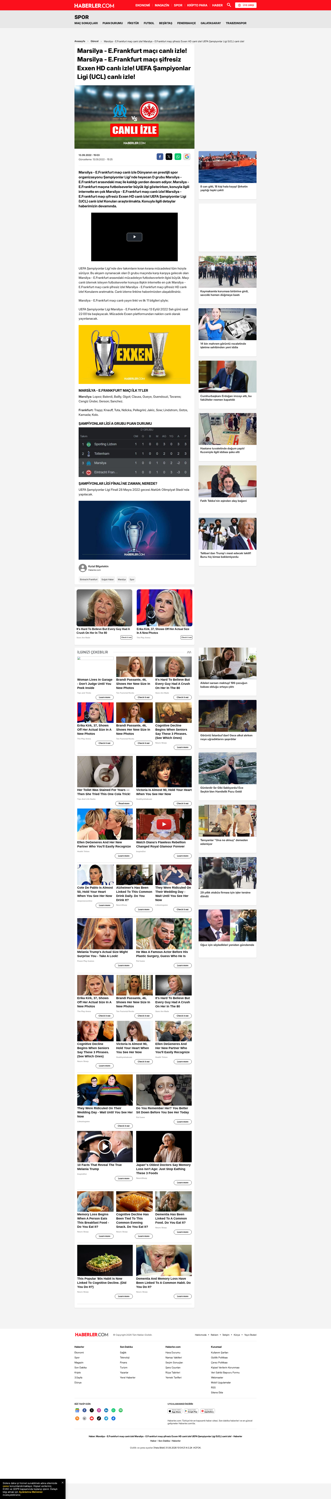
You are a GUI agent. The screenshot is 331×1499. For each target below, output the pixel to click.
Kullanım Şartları (219, 1352)
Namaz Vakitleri (174, 1357)
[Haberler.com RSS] (77, 1419)
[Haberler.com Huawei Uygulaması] (207, 1411)
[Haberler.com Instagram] (99, 1410)
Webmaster (217, 1377)
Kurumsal (216, 1346)
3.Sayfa (78, 1377)
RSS (213, 1387)
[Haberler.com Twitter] (91, 1410)
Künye (237, 1334)
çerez (6, 1486)
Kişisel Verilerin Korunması (225, 1367)
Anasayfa (79, 41)
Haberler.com (173, 1346)
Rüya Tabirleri (173, 1372)
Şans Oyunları (173, 1367)
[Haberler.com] (91, 1335)
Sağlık (123, 1352)
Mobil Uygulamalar (221, 1382)
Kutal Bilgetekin (98, 566)
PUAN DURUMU (113, 23)
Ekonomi (79, 1352)
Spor (132, 579)
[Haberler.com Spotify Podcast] (120, 1410)
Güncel (94, 41)
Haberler (79, 1346)
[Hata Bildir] (159, 1447)
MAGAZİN (162, 5)
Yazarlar (124, 1372)
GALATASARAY (211, 23)
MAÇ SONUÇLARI (86, 23)
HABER (217, 5)
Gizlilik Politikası (219, 1357)
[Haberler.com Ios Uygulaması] (175, 1411)
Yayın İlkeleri (250, 1334)
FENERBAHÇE (186, 23)
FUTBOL (149, 23)
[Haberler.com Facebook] (84, 1410)
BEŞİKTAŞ (165, 23)
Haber (153, 1440)
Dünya (77, 1382)
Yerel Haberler (128, 1377)
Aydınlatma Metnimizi (30, 1491)
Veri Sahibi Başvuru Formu (225, 1372)
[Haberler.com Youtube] (91, 1419)
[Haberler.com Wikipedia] (84, 1419)
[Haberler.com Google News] (77, 1410)
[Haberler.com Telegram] (106, 1419)
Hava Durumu (173, 1352)
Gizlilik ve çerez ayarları (141, 1447)
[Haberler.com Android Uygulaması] (191, 1411)
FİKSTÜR (133, 23)
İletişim (226, 1334)
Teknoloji (124, 1357)
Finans (123, 1362)
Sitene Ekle (217, 1392)
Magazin (78, 1362)
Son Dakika (80, 1367)
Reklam (214, 1334)
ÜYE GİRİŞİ (248, 5)
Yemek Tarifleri (174, 1377)
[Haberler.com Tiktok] (99, 1419)
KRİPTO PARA (197, 5)
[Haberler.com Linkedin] (106, 1410)
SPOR (178, 5)
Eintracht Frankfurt (88, 579)
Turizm (123, 1367)
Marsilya (122, 579)
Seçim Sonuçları (174, 1362)
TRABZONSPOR (236, 23)
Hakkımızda (201, 1334)
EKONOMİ (143, 5)
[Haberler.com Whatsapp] (113, 1410)
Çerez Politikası (219, 1362)
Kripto (77, 1372)
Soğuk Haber (108, 579)
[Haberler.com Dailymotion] (113, 1419)
